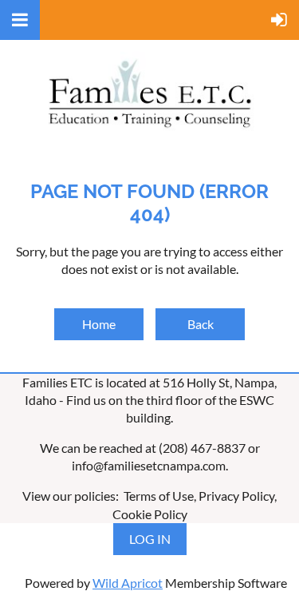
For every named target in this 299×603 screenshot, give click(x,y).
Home (99, 323)
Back (200, 323)
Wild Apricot (127, 582)
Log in (150, 538)
